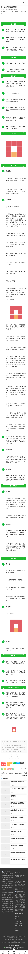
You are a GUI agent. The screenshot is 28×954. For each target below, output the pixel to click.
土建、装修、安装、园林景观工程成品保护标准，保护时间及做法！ (18, 789)
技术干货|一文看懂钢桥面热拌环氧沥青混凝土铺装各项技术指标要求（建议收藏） (18, 852)
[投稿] (23, 2)
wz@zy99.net (22, 879)
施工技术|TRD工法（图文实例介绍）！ (18, 859)
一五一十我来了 (15, 745)
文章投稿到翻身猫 (18, 925)
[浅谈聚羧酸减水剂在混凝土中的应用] (5, 847)
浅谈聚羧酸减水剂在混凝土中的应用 (18, 845)
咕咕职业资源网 (14, 2)
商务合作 (17, 928)
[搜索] (4, 2)
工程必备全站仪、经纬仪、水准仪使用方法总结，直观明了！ (18, 810)
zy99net (19, 888)
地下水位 (14, 11)
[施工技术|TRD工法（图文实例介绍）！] (5, 861)
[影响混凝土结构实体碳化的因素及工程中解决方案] (5, 840)
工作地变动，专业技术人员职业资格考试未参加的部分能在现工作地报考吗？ (18, 824)
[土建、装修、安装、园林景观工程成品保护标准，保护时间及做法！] (5, 791)
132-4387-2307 (21, 881)
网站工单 (22, 875)
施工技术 (14, 441)
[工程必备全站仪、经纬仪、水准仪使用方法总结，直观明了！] (5, 812)
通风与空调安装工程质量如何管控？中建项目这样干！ (18, 803)
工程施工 (14, 180)
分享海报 (24, 768)
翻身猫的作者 (17, 919)
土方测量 (9, 11)
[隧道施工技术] (5, 798)
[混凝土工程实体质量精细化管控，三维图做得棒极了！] (5, 783)
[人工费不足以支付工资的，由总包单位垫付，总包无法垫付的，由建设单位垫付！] (5, 819)
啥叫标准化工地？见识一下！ (18, 831)
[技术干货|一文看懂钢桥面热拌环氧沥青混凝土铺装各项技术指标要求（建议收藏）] (5, 854)
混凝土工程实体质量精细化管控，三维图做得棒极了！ (18, 782)
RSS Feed (17, 930)
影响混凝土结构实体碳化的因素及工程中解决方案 (18, 838)
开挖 (22, 11)
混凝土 (8, 508)
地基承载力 (12, 477)
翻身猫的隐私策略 (18, 923)
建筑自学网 (8, 899)
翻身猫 (17, 751)
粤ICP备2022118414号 (14, 945)
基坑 (17, 11)
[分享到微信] (2, 769)
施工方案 (21, 29)
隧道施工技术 (14, 796)
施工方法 (10, 235)
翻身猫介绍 (17, 916)
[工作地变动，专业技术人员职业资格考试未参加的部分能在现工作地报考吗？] (5, 826)
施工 (12, 9)
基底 (20, 11)
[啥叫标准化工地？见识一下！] (5, 833)
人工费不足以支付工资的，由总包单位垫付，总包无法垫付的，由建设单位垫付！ (18, 817)
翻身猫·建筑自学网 (6, 874)
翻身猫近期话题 (18, 921)
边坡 (3, 13)
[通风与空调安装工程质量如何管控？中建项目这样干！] (5, 805)
